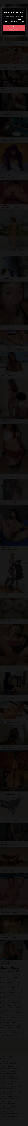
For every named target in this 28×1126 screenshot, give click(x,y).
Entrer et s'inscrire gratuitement (14, 28)
